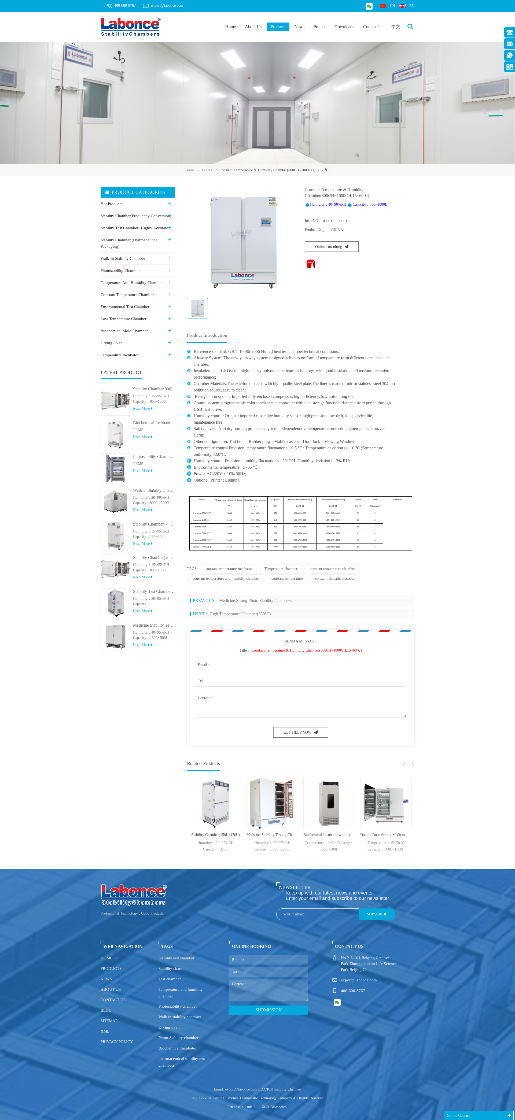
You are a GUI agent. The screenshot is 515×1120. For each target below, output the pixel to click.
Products (278, 26)
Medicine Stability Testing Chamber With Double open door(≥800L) (251, 835)
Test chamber (170, 979)
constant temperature (287, 578)
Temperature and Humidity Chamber (132, 282)
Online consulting (328, 247)
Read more (141, 408)
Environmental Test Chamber (125, 307)
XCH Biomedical (275, 1107)
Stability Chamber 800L (153, 389)
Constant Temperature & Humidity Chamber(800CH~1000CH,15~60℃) (307, 650)
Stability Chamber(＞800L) (154, 557)
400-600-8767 (125, 5)
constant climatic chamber (335, 578)
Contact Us (372, 26)
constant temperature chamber (332, 569)
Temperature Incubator (120, 355)
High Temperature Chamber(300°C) (240, 614)
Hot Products (111, 204)
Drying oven (169, 1027)
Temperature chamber (280, 569)
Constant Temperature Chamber (127, 295)
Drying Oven (112, 343)
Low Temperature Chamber (123, 319)
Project (319, 26)
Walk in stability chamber (180, 1017)
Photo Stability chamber (178, 1038)
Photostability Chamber (120, 270)
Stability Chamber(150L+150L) (194, 835)
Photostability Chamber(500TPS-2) (154, 456)
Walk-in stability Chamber (123, 258)
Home (230, 26)
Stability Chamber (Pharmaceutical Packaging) (130, 243)
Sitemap (109, 1021)
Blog (106, 1010)
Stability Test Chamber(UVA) (154, 591)
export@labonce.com (167, 5)
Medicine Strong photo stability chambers (255, 600)
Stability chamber (173, 968)
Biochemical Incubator (178, 1048)
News (299, 26)
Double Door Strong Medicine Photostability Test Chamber (365, 835)
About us (111, 989)
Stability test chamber (176, 958)
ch (392, 6)
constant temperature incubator (228, 569)
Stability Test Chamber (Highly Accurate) (135, 228)
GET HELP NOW (297, 732)
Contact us (113, 1000)
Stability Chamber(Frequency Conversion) (136, 216)
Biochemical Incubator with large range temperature (308, 835)
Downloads (344, 26)
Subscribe (377, 914)
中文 (395, 26)
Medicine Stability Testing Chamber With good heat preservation (154, 625)
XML (105, 1031)
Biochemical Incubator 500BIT (154, 422)
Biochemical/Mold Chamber (124, 331)
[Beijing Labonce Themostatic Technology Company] (131, 27)
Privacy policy (117, 1042)
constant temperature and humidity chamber (226, 578)
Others (207, 170)
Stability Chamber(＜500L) (154, 524)
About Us (253, 26)
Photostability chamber (178, 1006)
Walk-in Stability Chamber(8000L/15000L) (154, 490)
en (411, 6)
